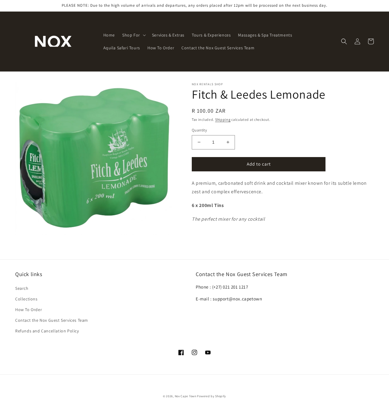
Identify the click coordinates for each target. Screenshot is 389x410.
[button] (133, 35)
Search (22, 288)
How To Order (28, 309)
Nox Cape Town (185, 396)
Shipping (223, 119)
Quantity (199, 130)
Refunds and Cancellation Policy (47, 331)
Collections (26, 299)
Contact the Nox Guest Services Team (51, 320)
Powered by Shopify (211, 396)
